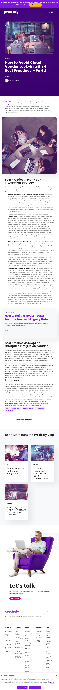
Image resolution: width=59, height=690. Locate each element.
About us (28, 627)
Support (38, 627)
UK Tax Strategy (27, 666)
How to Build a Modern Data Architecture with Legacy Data (26, 317)
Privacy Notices (48, 632)
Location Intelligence (8, 635)
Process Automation (8, 643)
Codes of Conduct (27, 656)
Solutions (8, 627)
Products (18, 627)
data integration (28, 408)
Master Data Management (19, 652)
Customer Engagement (8, 652)
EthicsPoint (28, 653)
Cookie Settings (48, 652)
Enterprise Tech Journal (12, 104)
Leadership (28, 643)
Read (6, 330)
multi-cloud (9, 410)
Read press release (35, 5)
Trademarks (49, 660)
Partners (27, 636)
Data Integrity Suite (17, 633)
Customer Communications (20, 638)
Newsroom (28, 645)
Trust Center (27, 670)
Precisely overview (27, 649)
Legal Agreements (49, 668)
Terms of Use (48, 656)
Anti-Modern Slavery (27, 661)
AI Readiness (7, 639)
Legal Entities (48, 664)
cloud (7, 408)
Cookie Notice (48, 648)
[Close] (56, 675)
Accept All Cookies (35, 687)
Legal (47, 627)
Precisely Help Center (39, 636)
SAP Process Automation (18, 656)
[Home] (11, 12)
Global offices (27, 639)
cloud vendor (16, 408)
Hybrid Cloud (40, 408)
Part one (25, 104)
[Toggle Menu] (52, 11)
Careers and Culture (28, 632)
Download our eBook (11, 403)
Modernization (8, 631)
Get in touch (15, 598)
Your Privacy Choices (48, 643)
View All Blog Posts (29, 439)
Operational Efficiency (8, 648)
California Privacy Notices (48, 637)
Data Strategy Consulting (18, 643)
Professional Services (39, 632)
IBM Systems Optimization (18, 648)
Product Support (38, 640)
